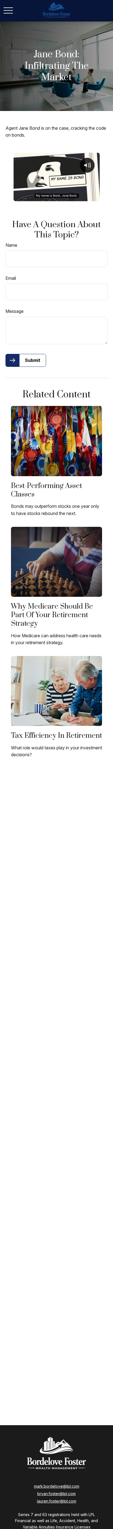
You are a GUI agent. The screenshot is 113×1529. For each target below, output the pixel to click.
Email (10, 278)
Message (14, 311)
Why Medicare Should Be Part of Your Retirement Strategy (52, 615)
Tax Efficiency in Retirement (56, 735)
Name (11, 245)
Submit (32, 360)
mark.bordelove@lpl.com (56, 1486)
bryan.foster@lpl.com (56, 1493)
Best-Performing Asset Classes (46, 490)
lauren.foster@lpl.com (56, 1501)
